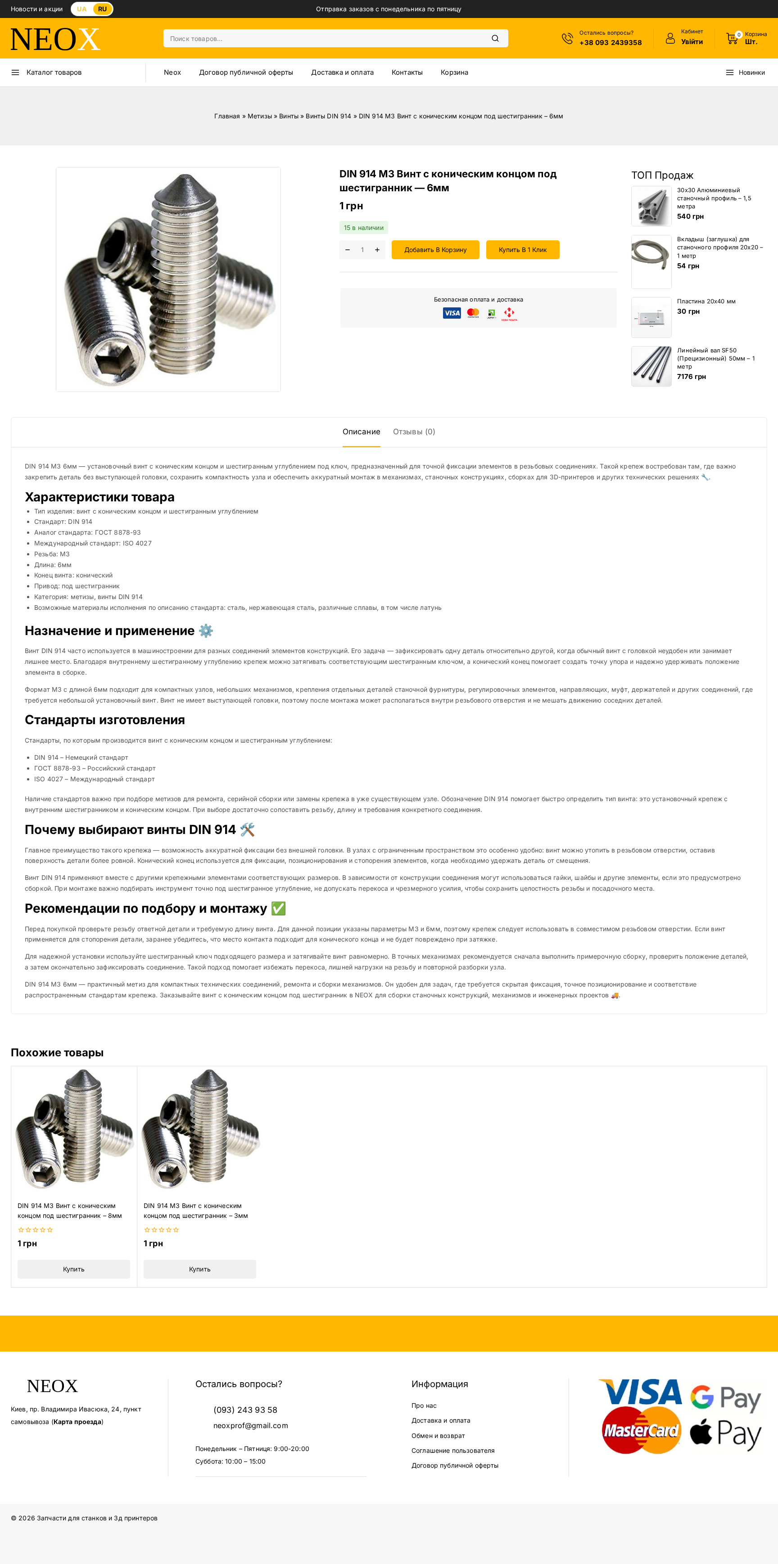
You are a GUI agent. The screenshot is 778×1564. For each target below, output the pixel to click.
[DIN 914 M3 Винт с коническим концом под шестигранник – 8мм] (74, 1129)
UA (81, 9)
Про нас (424, 1405)
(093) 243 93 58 (245, 1410)
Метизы (260, 116)
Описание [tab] (361, 431)
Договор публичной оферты (246, 72)
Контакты (407, 72)
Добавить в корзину (435, 250)
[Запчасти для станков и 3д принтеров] (56, 38)
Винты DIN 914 (328, 116)
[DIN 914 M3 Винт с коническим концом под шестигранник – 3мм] (200, 1129)
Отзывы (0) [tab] (414, 431)
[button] (74, 1269)
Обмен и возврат (438, 1435)
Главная (227, 116)
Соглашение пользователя (453, 1450)
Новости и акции (37, 9)
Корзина (454, 72)
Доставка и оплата (342, 72)
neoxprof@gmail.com (250, 1425)
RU (102, 9)
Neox (172, 72)
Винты (289, 116)
